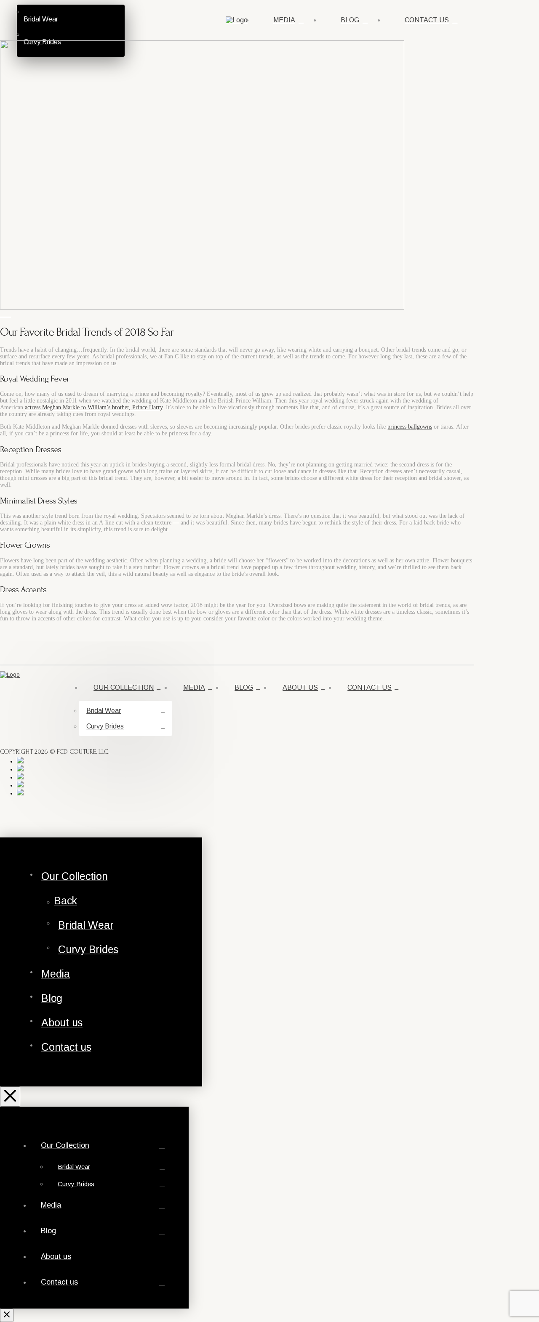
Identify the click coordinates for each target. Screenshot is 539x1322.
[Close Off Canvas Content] (10, 1096)
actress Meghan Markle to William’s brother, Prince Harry (94, 407)
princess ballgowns (409, 427)
